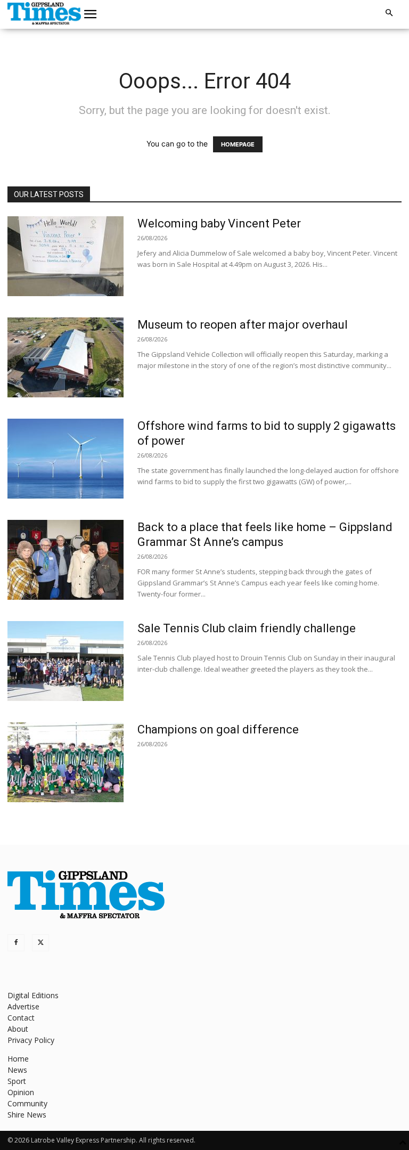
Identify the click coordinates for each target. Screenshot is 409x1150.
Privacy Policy (30, 1040)
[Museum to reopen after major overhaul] (65, 357)
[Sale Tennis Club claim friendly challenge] (65, 661)
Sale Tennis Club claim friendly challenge (246, 628)
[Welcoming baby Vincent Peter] (65, 256)
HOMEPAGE (238, 144)
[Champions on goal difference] (65, 762)
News (17, 1070)
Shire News (26, 1115)
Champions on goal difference (218, 729)
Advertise (23, 1006)
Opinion (20, 1092)
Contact (21, 1018)
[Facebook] (15, 942)
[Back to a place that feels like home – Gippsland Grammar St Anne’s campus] (65, 560)
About (17, 1029)
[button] (90, 14)
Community (27, 1103)
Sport (16, 1081)
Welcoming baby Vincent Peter (219, 223)
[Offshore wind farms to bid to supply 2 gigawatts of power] (65, 459)
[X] (40, 942)
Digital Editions (33, 995)
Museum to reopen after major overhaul (242, 324)
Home (18, 1059)
